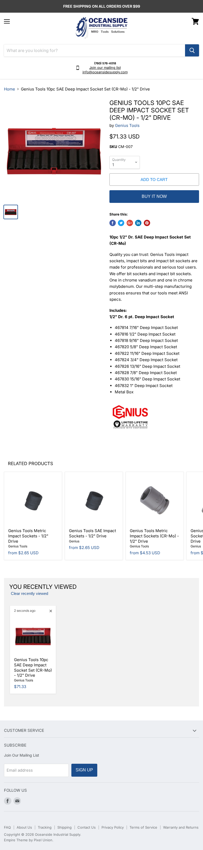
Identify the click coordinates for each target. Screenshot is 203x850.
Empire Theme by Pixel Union (28, 840)
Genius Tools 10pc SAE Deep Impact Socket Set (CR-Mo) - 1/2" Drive (33, 667)
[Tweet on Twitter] (121, 223)
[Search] (192, 50)
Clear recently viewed (29, 593)
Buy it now (154, 196)
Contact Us (86, 827)
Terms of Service (143, 827)
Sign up (84, 770)
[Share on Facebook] (112, 223)
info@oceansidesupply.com (105, 72)
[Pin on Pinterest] (147, 223)
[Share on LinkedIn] (138, 223)
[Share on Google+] (130, 223)
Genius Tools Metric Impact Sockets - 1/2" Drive (28, 535)
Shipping (64, 827)
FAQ (7, 827)
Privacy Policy (113, 827)
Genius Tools (127, 125)
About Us (24, 827)
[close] (50, 611)
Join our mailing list (105, 67)
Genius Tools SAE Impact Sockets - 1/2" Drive (92, 533)
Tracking (45, 827)
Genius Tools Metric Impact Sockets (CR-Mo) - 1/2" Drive (154, 535)
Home (9, 89)
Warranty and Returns (181, 827)
